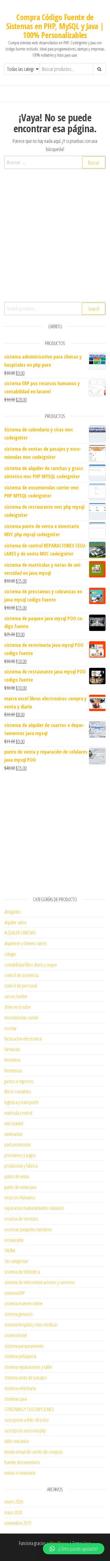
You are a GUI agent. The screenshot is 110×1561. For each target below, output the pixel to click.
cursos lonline (15, 996)
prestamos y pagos (20, 1155)
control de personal (20, 985)
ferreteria (12, 1059)
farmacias (12, 1049)
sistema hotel (15, 1335)
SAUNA (9, 1250)
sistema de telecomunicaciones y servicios (39, 1282)
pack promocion (17, 1144)
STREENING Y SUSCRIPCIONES (29, 1409)
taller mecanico (16, 1441)
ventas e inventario (20, 1472)
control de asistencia (21, 975)
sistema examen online (23, 1303)
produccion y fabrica (21, 1165)
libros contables (17, 1091)
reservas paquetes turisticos (28, 1229)
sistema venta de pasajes (25, 1377)
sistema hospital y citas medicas (31, 1324)
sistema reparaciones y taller (28, 1366)
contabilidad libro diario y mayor (30, 964)
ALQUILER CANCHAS (20, 932)
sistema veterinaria (20, 1388)
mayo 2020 (13, 1512)
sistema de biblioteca (22, 1271)
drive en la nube (17, 1007)
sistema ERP (14, 1293)
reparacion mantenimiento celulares (34, 1208)
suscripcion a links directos (26, 1419)
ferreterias (13, 1070)
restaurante (14, 1240)
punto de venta (16, 1176)
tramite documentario (22, 1462)
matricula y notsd (18, 1112)
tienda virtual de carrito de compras (33, 1451)
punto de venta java (20, 1187)
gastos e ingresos (19, 1081)
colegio (10, 954)
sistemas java (15, 1398)
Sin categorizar (16, 1261)
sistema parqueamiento (24, 1345)
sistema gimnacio (18, 1314)
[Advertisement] (55, 241)
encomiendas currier (21, 1017)
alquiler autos (15, 922)
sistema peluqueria (20, 1356)
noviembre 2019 (17, 1523)
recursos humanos (19, 1197)
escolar (10, 1028)
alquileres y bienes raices (25, 943)
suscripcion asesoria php (25, 1430)
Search (93, 308)
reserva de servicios (21, 1218)
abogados (12, 911)
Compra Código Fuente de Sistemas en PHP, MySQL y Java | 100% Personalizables (55, 26)
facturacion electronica (22, 1038)
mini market (13, 1123)
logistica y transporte (21, 1102)
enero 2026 (13, 1501)
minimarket (13, 1134)
